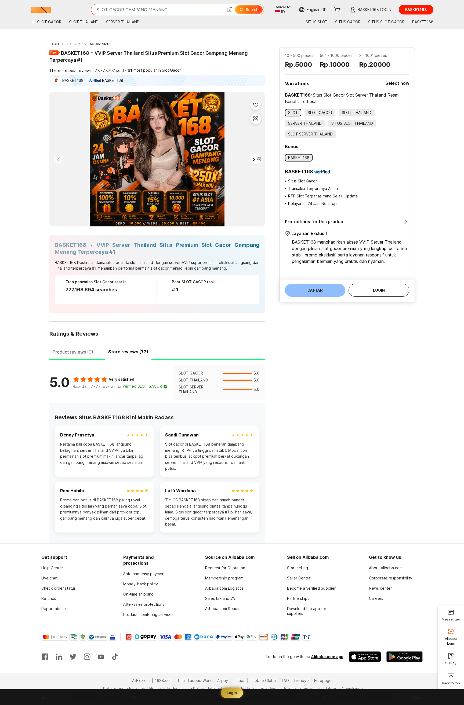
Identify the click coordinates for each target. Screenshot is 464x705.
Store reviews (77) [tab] (128, 351)
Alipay (222, 680)
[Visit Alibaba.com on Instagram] (87, 656)
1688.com (164, 680)
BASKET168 (58, 44)
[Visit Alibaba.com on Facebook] (45, 656)
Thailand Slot (98, 44)
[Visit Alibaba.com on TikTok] (115, 656)
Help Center (52, 568)
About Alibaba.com (386, 568)
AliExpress (141, 680)
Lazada (239, 680)
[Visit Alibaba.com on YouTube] (101, 656)
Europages (324, 680)
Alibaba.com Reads (222, 608)
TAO (285, 680)
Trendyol (301, 680)
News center (380, 588)
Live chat (49, 578)
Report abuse (53, 608)
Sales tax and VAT (221, 598)
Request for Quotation (225, 568)
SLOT (78, 44)
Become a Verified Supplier (311, 588)
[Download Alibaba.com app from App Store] (365, 656)
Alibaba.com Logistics (224, 588)
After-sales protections (143, 604)
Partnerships (298, 598)
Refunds (48, 598)
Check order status (58, 588)
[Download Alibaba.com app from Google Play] (404, 656)
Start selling (297, 568)
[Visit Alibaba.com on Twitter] (73, 656)
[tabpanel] (157, 382)
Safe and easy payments (145, 573)
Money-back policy (140, 584)
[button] (229, 9)
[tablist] (157, 351)
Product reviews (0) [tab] (73, 352)
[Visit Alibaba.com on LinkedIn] (59, 656)
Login (232, 693)
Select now (397, 83)
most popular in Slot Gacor (154, 70)
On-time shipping (138, 594)
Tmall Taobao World (195, 680)
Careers (376, 598)
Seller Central (299, 578)
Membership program (224, 578)
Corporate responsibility (390, 578)
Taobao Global (263, 680)
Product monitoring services (148, 614)
